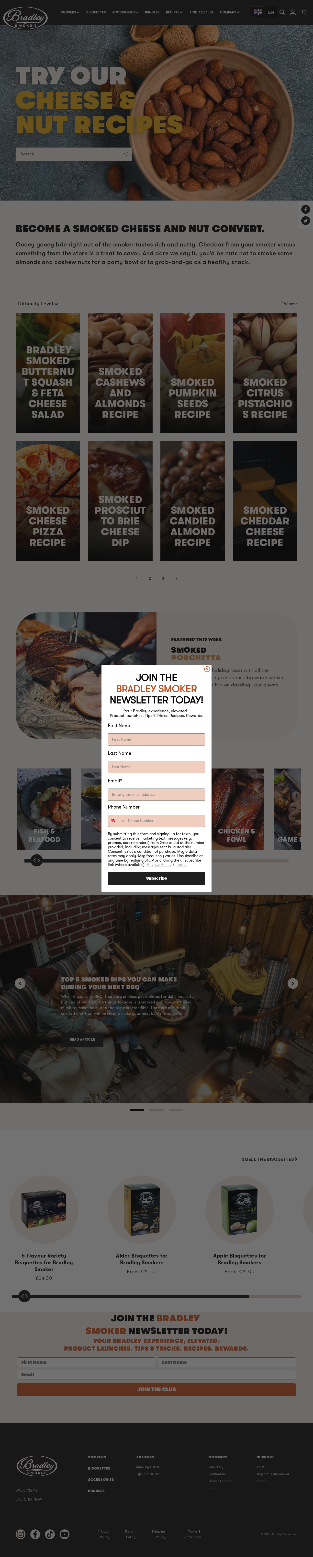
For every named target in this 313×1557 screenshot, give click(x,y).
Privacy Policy (159, 865)
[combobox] (117, 821)
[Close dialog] (207, 669)
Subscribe (156, 878)
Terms (181, 865)
